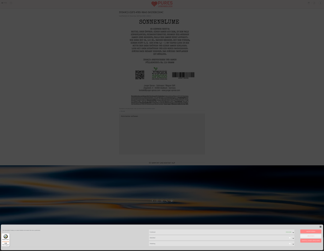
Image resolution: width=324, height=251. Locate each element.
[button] (320, 227)
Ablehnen (310, 236)
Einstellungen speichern (311, 240)
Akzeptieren (310, 231)
